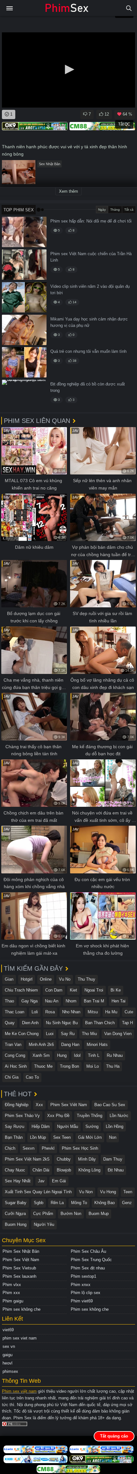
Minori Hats (97, 1044)
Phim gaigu (13, 1301)
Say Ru (68, 1033)
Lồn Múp (38, 1137)
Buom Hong (15, 1224)
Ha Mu (111, 1011)
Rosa (50, 1011)
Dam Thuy (112, 1159)
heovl (7, 1363)
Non (112, 1137)
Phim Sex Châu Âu (88, 1251)
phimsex (10, 1371)
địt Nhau (116, 1170)
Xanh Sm (41, 1055)
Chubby (64, 1159)
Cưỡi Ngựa (15, 1213)
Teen (127, 1191)
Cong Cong (15, 1055)
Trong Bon (69, 1066)
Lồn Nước (119, 1115)
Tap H (127, 1022)
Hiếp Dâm (41, 1126)
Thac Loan (14, 1011)
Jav (41, 1180)
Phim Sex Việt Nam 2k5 (27, 1159)
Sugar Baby (15, 1202)
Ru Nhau (115, 1055)
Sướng (91, 1126)
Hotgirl (26, 979)
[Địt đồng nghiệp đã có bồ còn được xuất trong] (24, 395)
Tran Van (13, 1044)
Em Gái (59, 1180)
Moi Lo (92, 1066)
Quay (10, 1022)
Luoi (50, 1033)
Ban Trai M (94, 1001)
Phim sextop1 (83, 1276)
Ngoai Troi (93, 990)
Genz (127, 1202)
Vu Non (86, 1191)
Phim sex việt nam (19, 1391)
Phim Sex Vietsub (19, 1268)
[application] (68, 70)
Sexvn (28, 1148)
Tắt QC (124, 124)
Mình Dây (87, 1159)
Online (46, 979)
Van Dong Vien (118, 1033)
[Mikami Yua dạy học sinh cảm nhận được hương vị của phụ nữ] (24, 330)
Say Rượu (14, 1126)
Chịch (10, 1148)
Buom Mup (99, 1213)
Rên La (57, 1202)
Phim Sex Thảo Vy (22, 1115)
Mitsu (93, 1011)
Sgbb (38, 1202)
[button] (68, 69)
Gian (9, 979)
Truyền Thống (89, 1115)
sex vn (9, 1346)
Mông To (79, 1202)
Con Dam (53, 990)
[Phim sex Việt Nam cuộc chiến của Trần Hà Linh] (24, 264)
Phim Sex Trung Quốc (91, 1259)
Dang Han (70, 1044)
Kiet (73, 990)
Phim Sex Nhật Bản (21, 1251)
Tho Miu (89, 1033)
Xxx (39, 1104)
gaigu (7, 1354)
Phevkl (48, 1148)
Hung (62, 1055)
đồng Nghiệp (16, 1104)
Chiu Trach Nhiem (21, 990)
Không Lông (89, 1170)
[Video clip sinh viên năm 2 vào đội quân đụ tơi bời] (24, 297)
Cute (129, 1011)
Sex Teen (62, 1137)
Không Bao (104, 1202)
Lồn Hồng (114, 1126)
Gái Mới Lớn (90, 1137)
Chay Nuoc (15, 1170)
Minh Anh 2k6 (41, 1044)
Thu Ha (112, 1066)
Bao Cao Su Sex (109, 1104)
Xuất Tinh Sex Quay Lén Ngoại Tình (38, 1191)
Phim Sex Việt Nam (21, 1259)
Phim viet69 (82, 1301)
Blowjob (64, 1170)
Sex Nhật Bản (49, 164)
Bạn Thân (14, 1137)
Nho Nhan (71, 1011)
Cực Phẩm (43, 1213)
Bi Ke (116, 990)
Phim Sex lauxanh (19, 1276)
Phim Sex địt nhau (88, 1268)
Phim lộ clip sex (85, 1292)
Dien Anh (30, 1022)
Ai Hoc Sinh (16, 1066)
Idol (77, 1055)
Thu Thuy (86, 979)
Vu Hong (108, 1191)
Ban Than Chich (100, 1022)
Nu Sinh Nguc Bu (62, 1022)
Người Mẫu (67, 1126)
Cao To (32, 1077)
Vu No (64, 979)
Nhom (71, 1001)
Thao (9, 1001)
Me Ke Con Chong (22, 1033)
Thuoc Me (43, 1066)
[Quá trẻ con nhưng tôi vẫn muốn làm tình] (24, 362)
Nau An (51, 1001)
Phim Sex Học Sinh (80, 1148)
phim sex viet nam (20, 1338)
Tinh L (93, 1055)
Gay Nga (29, 1001)
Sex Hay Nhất (18, 1180)
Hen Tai (119, 1001)
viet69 (8, 1329)
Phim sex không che (21, 1309)
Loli (35, 1011)
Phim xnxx (80, 1284)
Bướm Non (71, 1213)
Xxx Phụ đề (58, 1115)
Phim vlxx (12, 1284)
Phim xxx (11, 1292)
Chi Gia (11, 1077)
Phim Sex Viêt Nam (68, 1104)
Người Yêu (44, 1224)
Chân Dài (40, 1170)
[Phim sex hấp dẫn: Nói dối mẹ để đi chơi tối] (24, 232)
